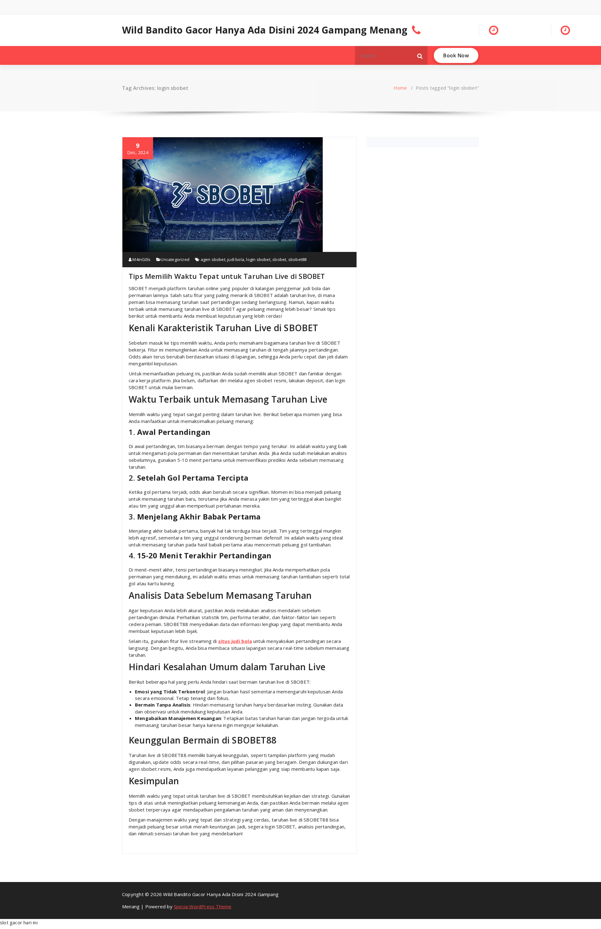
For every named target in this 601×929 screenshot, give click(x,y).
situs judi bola (235, 641)
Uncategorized (175, 259)
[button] (420, 55)
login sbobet (258, 259)
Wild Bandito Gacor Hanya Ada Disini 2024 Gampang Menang (264, 30)
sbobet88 (297, 259)
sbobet (279, 259)
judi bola (235, 259)
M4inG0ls (141, 259)
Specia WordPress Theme (202, 906)
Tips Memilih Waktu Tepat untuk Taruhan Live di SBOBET (227, 276)
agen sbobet (213, 259)
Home (400, 88)
